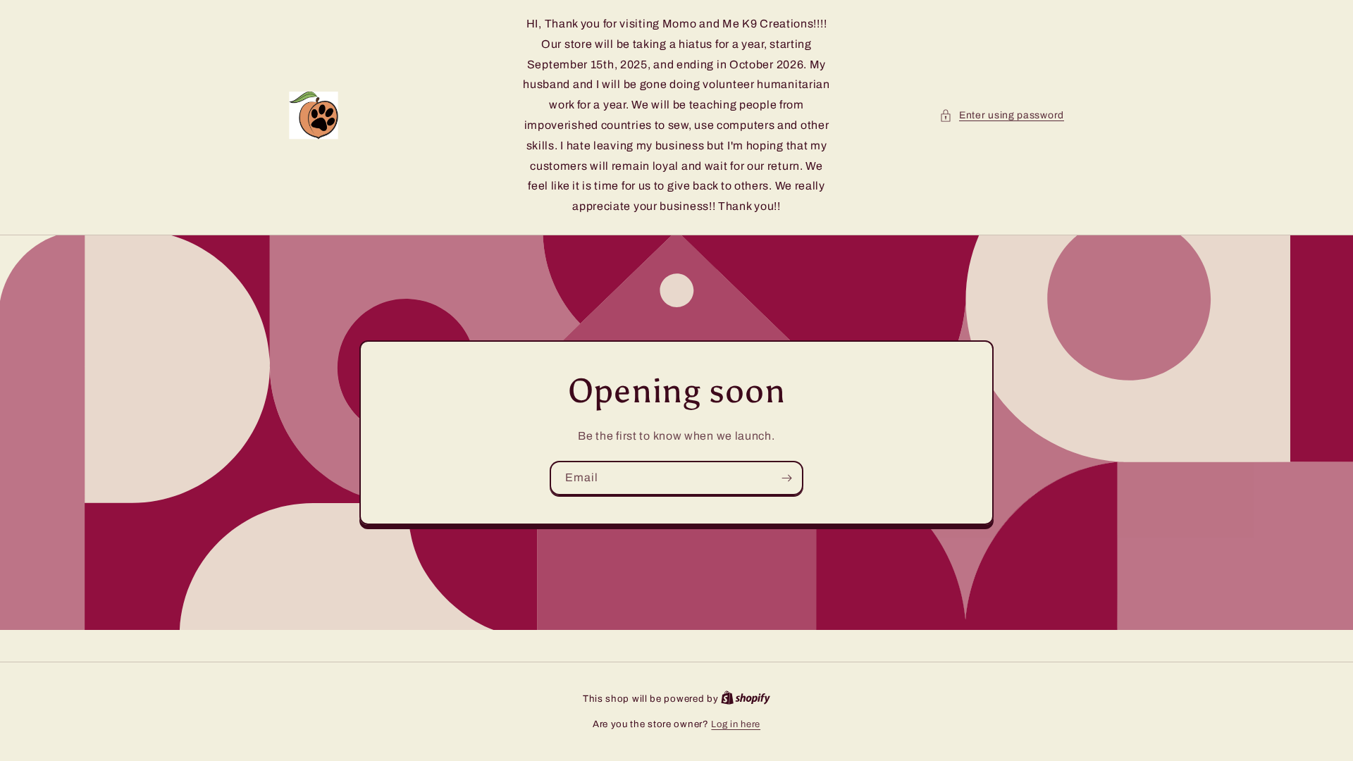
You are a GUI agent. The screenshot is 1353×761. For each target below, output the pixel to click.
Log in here (735, 724)
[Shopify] (745, 699)
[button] (1001, 115)
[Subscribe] (786, 478)
